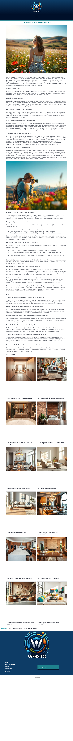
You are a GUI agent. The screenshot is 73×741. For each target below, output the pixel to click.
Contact (7, 671)
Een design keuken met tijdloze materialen (19, 578)
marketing (4, 628)
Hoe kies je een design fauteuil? (47, 488)
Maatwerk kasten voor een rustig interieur (19, 398)
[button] (36, 16)
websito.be (36, 677)
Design (7, 666)
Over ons (8, 670)
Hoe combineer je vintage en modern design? (51, 398)
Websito (7, 663)
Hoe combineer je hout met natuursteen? (50, 578)
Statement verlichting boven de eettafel (18, 488)
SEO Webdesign (10, 664)
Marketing (8, 668)
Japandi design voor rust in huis (16, 532)
